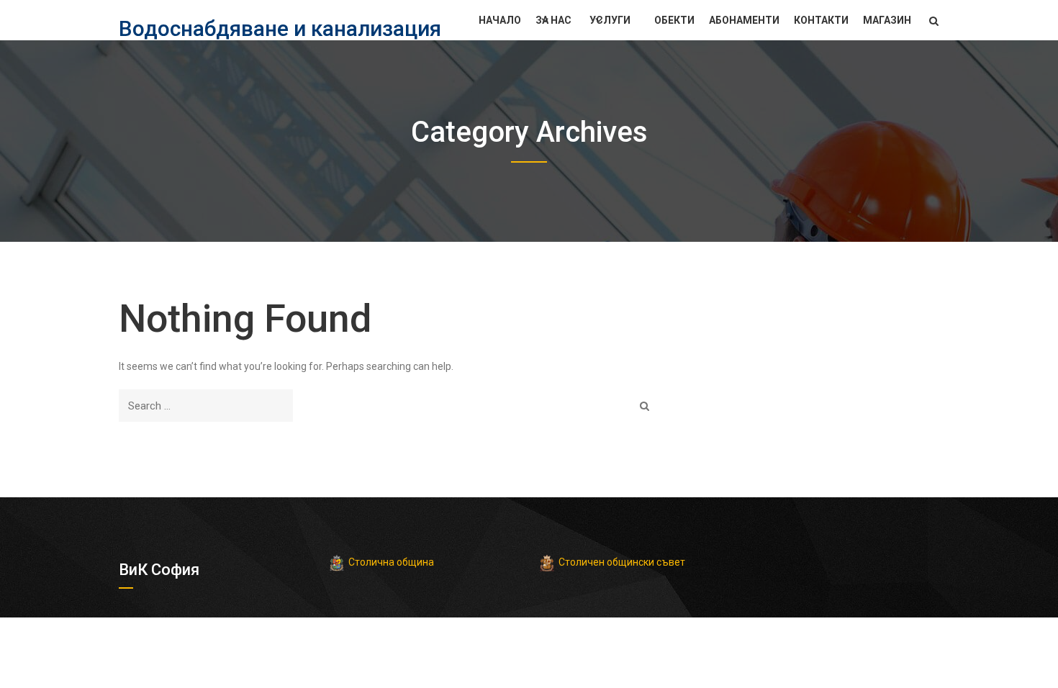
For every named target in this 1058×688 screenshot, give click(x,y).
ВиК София (159, 570)
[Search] (644, 405)
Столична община (391, 562)
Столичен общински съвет (622, 562)
